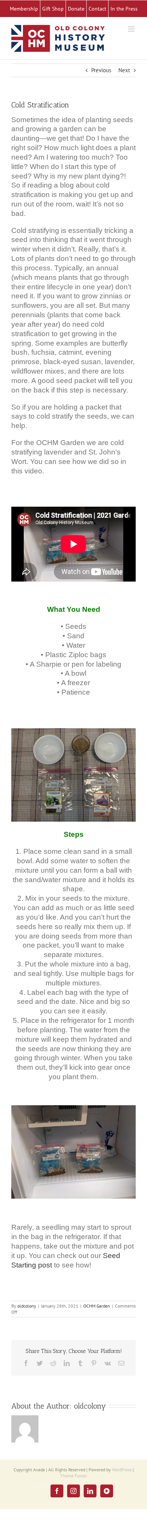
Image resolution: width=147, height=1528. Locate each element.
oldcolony (26, 1306)
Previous (101, 70)
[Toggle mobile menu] (132, 29)
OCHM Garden (96, 1306)
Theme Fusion (73, 1475)
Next (124, 70)
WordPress (122, 1469)
